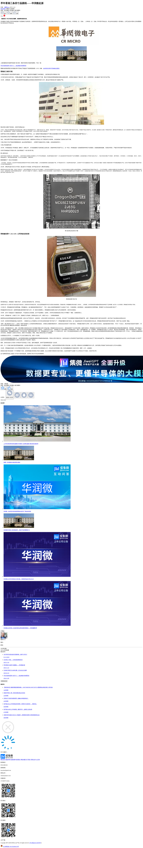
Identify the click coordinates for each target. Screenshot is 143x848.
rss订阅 (38, 759)
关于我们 (28, 759)
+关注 (2, 630)
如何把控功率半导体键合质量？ (51, 68)
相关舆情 (3, 8)
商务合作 (33, 759)
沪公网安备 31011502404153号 (11, 846)
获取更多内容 (4, 681)
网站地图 (23, 759)
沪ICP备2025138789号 (35, 842)
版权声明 (8, 759)
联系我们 (18, 759)
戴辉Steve (6, 7)
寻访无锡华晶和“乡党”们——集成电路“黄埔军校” (14, 65)
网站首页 (3, 759)
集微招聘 (13, 759)
